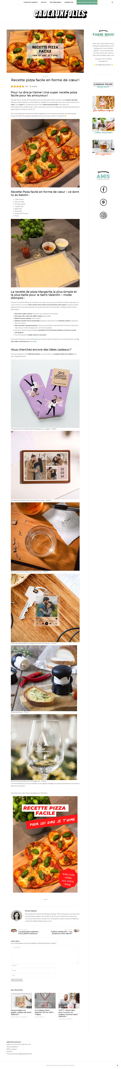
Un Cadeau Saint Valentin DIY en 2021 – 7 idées (44, 1012)
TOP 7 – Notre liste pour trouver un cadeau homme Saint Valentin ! (68, 1013)
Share (46, 899)
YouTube (33, 341)
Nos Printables (55, 2)
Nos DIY (43, 2)
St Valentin (24, 1017)
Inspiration (69, 2)
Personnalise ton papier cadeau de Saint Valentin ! (21, 1012)
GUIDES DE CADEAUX (31, 2)
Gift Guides (62, 1019)
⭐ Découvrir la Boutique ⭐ (87, 2)
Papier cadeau (15, 1017)
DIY (36, 1017)
